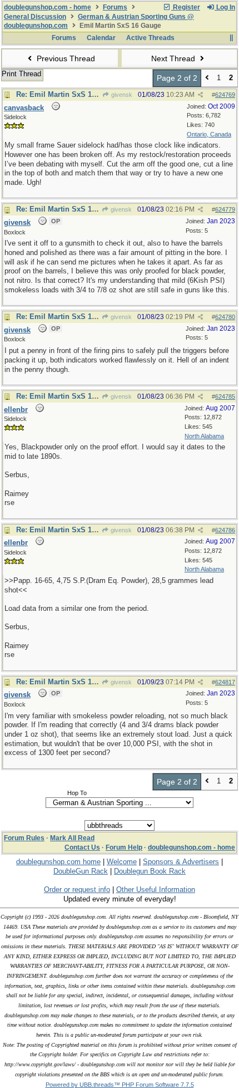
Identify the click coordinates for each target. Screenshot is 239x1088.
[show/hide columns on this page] (231, 37)
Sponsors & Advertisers (181, 861)
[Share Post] (200, 95)
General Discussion (35, 17)
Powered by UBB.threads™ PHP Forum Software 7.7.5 (120, 1084)
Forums (115, 7)
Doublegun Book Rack (150, 871)
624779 (225, 209)
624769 (225, 94)
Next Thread (174, 58)
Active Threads (150, 38)
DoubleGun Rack (80, 871)
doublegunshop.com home (58, 861)
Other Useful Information (155, 889)
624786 (225, 530)
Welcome (122, 861)
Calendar (101, 38)
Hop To (77, 793)
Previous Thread (64, 58)
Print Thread (21, 74)
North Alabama (204, 436)
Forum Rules (24, 838)
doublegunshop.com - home (47, 7)
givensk (120, 94)
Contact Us (82, 847)
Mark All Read (72, 838)
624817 (225, 682)
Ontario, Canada (209, 134)
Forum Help (124, 847)
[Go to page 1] (207, 78)
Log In (225, 7)
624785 (225, 396)
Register (185, 7)
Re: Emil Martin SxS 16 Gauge (68, 94)
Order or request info (77, 889)
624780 (225, 316)
